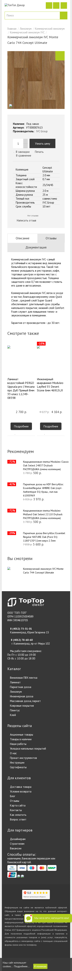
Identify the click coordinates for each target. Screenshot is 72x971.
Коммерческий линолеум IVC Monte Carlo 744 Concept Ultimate (43, 570)
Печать (39, 152)
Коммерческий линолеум (50, 28)
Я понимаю (40, 966)
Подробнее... (22, 966)
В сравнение (23, 155)
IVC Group (42, 131)
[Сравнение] (21, 434)
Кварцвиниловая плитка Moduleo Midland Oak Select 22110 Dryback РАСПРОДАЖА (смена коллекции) (42, 514)
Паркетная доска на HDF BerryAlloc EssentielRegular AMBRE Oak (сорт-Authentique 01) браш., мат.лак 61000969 (43, 490)
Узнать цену (42, 143)
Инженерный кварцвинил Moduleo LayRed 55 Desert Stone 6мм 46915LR (50, 384)
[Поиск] (63, 15)
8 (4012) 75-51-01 (21, 628)
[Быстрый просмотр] (27, 434)
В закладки (23, 152)
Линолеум (26, 28)
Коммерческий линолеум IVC (27, 32)
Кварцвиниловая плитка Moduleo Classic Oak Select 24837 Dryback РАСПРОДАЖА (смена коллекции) (46, 465)
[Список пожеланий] (15, 434)
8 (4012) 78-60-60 (22, 640)
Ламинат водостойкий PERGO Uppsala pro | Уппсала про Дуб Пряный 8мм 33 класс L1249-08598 (21, 388)
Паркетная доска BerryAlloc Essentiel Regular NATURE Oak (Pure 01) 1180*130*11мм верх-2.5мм (44, 536)
